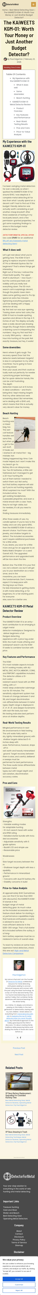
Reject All (19, 1290)
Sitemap (19, 1245)
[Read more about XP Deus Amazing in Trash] (19, 1119)
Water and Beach (11, 1213)
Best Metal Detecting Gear (15, 1100)
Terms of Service (19, 1242)
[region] (19, 1275)
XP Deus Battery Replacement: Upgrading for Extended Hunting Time (18, 1095)
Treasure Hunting (11, 1207)
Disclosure (19, 1237)
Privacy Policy (19, 1239)
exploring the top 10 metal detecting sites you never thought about (18, 1018)
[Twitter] (17, 1038)
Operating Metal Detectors (15, 1218)
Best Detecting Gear (12, 1216)
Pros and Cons (23, 128)
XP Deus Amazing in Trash (16, 1132)
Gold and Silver (10, 1210)
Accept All (19, 1279)
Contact (19, 1234)
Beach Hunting (23, 98)
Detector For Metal (15, 982)
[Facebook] (20, 1038)
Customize (19, 1285)
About (19, 1231)
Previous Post (19, 1048)
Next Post (19, 1054)
